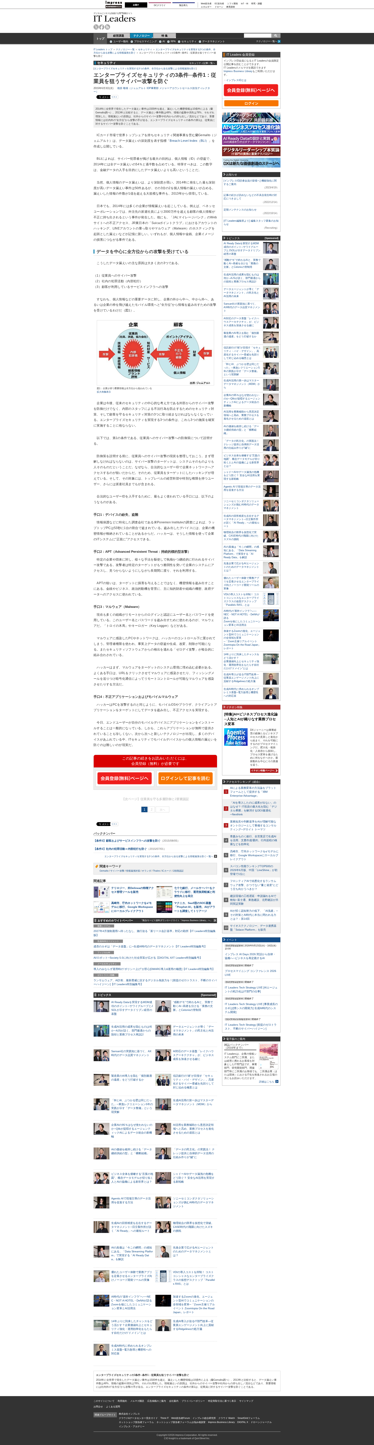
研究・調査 (256, 4)
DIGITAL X (242, 1422)
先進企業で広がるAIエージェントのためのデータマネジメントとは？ (193, 1251)
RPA (173, 41)
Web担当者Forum (180, 1418)
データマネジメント (213, 41)
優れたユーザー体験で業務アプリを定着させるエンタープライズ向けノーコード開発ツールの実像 (131, 1275)
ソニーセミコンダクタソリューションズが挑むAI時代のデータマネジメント (193, 1202)
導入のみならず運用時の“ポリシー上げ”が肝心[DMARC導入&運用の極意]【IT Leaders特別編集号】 (154, 969)
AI (163, 41)
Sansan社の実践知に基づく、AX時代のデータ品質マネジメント (242, 307)
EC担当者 (219, 4)
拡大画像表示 (104, 392)
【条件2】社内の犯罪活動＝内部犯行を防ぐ (120, 848)
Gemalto (104, 870)
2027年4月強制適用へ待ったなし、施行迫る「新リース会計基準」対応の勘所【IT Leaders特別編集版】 (155, 932)
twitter (96, 27)
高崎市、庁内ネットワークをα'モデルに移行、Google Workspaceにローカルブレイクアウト (132, 906)
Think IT (164, 1418)
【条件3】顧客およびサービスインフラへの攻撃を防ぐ (127, 840)
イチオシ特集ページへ (262, 770)
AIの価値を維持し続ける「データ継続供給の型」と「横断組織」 (241, 430)
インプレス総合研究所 (204, 1418)
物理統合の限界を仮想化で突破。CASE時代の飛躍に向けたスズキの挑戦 (193, 1226)
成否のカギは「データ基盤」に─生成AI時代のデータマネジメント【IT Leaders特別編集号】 (150, 946)
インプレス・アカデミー (132, 1426)
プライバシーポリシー (193, 1401)
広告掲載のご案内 (156, 1401)
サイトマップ (246, 1401)
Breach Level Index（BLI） (189, 140)
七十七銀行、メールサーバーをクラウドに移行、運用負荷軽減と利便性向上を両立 (194, 891)
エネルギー (206, 7)
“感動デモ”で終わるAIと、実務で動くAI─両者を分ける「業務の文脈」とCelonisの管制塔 (193, 1006)
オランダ (146, 870)
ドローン (219, 7)
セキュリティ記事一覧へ (202, 63)
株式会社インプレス (129, 1413)
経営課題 (118, 35)
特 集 (164, 35)
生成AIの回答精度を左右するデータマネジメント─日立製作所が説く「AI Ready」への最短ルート (131, 1226)
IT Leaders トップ (103, 49)
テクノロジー (141, 35)
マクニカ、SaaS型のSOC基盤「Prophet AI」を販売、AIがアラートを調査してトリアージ (194, 906)
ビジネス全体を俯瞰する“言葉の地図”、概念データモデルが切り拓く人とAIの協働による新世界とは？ (132, 1177)
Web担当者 (206, 4)
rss (107, 27)
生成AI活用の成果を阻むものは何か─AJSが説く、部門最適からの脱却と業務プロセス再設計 (131, 1030)
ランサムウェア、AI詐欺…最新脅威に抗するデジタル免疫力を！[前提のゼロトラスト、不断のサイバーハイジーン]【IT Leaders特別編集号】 (155, 982)
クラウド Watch (226, 1418)
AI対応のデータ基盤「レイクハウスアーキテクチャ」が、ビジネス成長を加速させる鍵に (193, 1055)
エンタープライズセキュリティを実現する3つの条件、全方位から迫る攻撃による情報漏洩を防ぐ (145, 68)
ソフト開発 (232, 4)
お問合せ (98, 1406)
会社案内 (173, 1401)
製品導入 (183, 5)
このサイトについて (104, 1401)
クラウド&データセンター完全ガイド (138, 1418)
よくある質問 (113, 1406)
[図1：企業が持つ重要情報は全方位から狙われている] (155, 385)
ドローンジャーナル (261, 1422)
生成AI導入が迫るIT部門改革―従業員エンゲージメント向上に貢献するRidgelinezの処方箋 (193, 1325)
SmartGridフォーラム (248, 1418)
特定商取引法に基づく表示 (222, 1401)
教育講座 (230, 7)
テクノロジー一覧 (125, 49)
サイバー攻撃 (117, 870)
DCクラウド (160, 5)
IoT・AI (244, 4)
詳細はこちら (266, 1081)
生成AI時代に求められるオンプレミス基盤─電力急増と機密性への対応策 (131, 1349)
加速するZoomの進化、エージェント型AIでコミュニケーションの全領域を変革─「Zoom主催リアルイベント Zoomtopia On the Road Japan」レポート (194, 1304)
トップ (100, 38)
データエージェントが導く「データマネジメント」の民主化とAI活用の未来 (193, 1030)
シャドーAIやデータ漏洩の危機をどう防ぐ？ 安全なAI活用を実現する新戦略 (193, 1177)
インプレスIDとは (236, 80)
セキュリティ (189, 41)
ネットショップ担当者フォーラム (136, 1422)
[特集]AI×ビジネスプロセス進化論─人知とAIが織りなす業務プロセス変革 (251, 719)
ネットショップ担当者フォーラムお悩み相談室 (181, 1422)
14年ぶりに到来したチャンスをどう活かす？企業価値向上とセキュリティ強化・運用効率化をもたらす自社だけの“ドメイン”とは (241, 661)
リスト (114, 97)
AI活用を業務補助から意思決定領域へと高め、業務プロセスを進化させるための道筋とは (193, 1128)
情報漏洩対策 (133, 870)
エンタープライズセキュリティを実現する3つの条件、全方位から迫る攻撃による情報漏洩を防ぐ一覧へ (158, 856)
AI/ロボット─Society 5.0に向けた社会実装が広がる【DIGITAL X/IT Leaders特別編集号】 (148, 957)
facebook (101, 27)
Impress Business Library (238, 71)
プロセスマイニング (145, 41)
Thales (156, 870)
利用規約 (122, 1401)
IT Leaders (115, 18)
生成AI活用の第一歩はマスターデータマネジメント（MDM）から (242, 384)
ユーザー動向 (120, 41)
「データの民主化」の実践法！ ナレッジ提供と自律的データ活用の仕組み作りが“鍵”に (194, 1153)
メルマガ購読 (137, 1401)
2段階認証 (178, 870)
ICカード (166, 870)
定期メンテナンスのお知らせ (240, 209)
